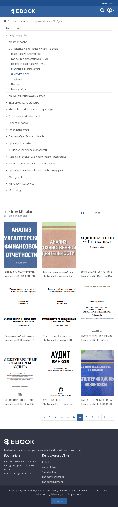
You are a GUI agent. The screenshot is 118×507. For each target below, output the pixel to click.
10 (105, 417)
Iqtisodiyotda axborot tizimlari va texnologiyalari (36, 170)
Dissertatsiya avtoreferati (26, 53)
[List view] (88, 213)
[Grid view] (82, 213)
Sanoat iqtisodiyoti (19, 123)
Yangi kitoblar (49, 471)
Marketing (15, 190)
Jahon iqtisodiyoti (19, 129)
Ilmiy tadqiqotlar (18, 35)
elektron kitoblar (20, 21)
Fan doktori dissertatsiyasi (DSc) (29, 59)
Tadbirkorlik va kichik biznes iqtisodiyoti (32, 163)
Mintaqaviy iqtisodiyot (21, 183)
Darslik (15, 84)
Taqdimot (16, 79)
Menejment (15, 177)
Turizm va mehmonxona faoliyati (28, 150)
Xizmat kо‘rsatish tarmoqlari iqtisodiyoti (31, 109)
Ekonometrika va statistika (24, 102)
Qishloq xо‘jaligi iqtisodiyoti (24, 116)
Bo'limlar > (47, 462)
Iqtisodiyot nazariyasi (21, 143)
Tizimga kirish (107, 2)
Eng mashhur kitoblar (53, 476)
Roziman (59, 501)
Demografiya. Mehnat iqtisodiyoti (28, 136)
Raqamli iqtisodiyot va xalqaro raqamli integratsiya (38, 156)
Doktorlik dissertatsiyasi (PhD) (28, 63)
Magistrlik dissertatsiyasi (25, 69)
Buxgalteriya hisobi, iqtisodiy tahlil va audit (33, 48)
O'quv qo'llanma (20, 74)
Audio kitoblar (49, 466)
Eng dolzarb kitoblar (52, 481)
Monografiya (18, 89)
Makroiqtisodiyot (18, 42)
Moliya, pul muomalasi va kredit (27, 96)
